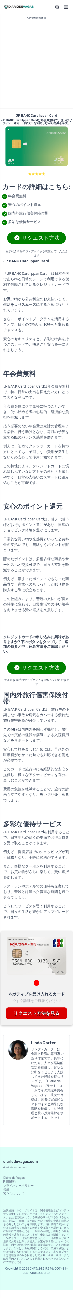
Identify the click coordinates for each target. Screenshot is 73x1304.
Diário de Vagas (14, 1178)
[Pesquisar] (57, 7)
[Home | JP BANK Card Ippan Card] (19, 7)
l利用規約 (9, 1181)
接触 (6, 1189)
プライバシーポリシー (18, 1185)
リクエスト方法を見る (37, 1013)
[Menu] (66, 7)
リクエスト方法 (40, 238)
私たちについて (14, 1193)
